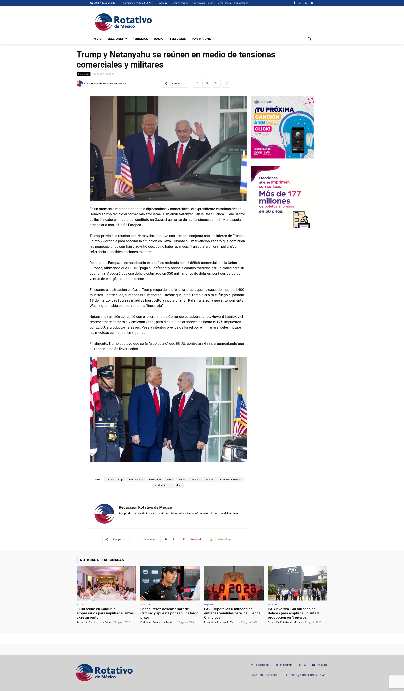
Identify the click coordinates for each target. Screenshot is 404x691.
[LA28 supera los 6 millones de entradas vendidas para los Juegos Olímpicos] (234, 583)
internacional (136, 479)
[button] (309, 39)
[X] (306, 3)
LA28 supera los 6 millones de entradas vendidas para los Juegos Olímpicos (232, 613)
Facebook (262, 664)
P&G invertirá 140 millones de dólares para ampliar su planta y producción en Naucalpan (293, 613)
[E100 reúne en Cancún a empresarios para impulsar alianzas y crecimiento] (106, 583)
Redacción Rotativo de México (107, 83)
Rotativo (210, 479)
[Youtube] (312, 3)
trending (176, 485)
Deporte (145, 604)
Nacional (81, 604)
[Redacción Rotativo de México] (80, 83)
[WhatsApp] (226, 83)
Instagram (286, 664)
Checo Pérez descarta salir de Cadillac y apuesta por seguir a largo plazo (169, 613)
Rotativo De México (230, 479)
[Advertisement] (233, 21)
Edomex (83, 73)
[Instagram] (300, 3)
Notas (182, 479)
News (170, 479)
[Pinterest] (216, 83)
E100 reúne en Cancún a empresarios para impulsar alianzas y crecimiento (105, 613)
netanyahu (155, 479)
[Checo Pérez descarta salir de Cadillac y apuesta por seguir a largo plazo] (170, 583)
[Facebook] (294, 3)
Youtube (322, 664)
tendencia (160, 485)
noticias (195, 479)
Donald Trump (114, 479)
